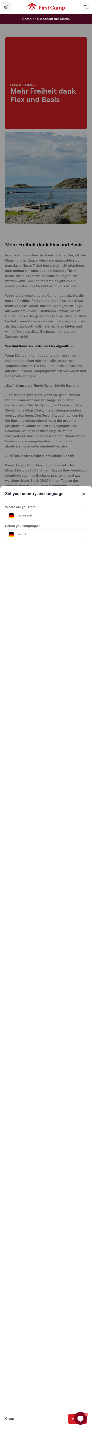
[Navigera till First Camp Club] (6, 6)
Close (9, 1419)
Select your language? (22, 526)
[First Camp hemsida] (46, 7)
